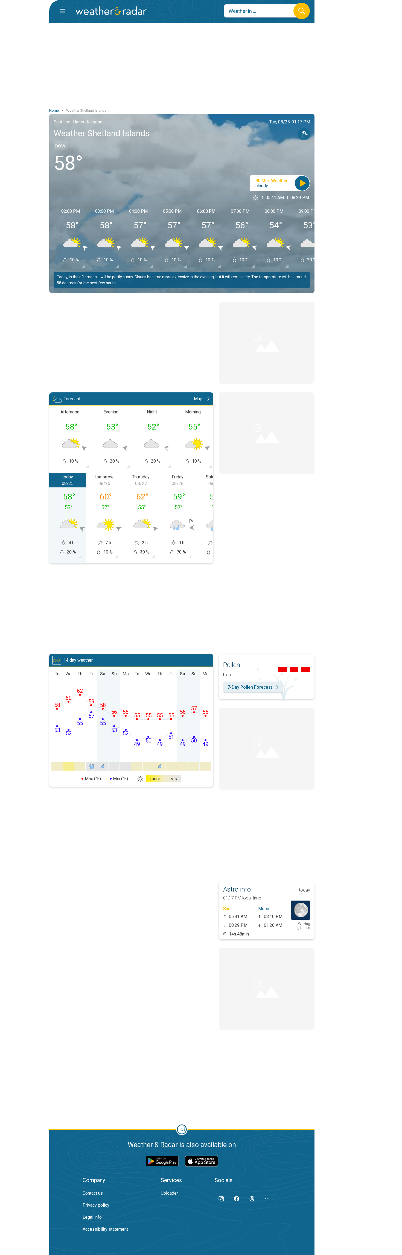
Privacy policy (96, 1205)
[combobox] (263, 10)
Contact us (93, 1193)
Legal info (92, 1217)
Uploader (169, 1193)
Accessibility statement (105, 1229)
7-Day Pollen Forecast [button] (250, 687)
